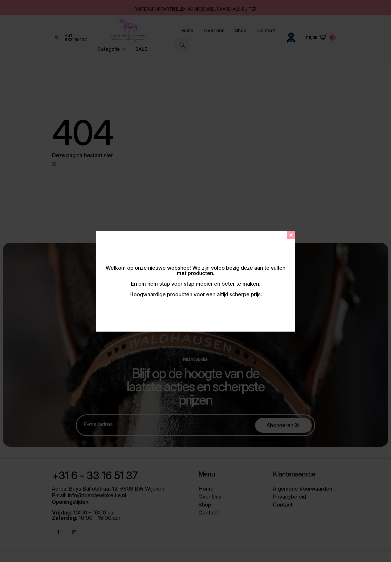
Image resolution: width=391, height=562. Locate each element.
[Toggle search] (182, 45)
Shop (241, 30)
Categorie (109, 49)
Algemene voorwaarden (302, 488)
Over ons (214, 30)
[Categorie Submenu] (125, 49)
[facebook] (58, 532)
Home (187, 30)
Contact (266, 30)
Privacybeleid (289, 496)
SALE (141, 49)
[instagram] (74, 532)
